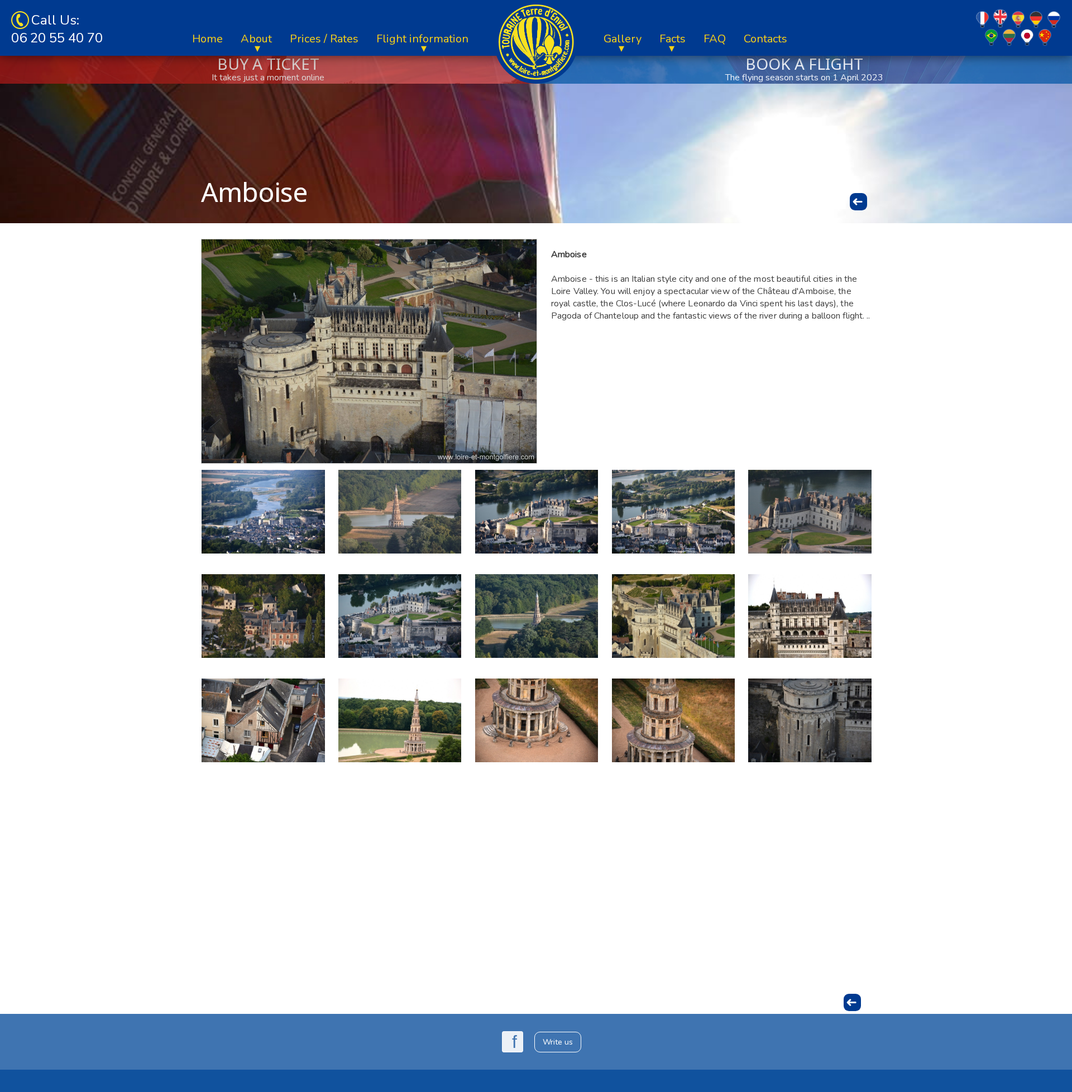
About (256, 38)
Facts (672, 38)
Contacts (765, 38)
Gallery (623, 38)
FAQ (715, 38)
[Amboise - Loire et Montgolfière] (263, 511)
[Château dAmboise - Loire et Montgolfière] (810, 511)
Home (207, 38)
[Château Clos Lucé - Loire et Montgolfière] (263, 616)
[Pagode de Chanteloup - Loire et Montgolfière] (400, 511)
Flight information (422, 38)
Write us (558, 1042)
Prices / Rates (324, 38)
